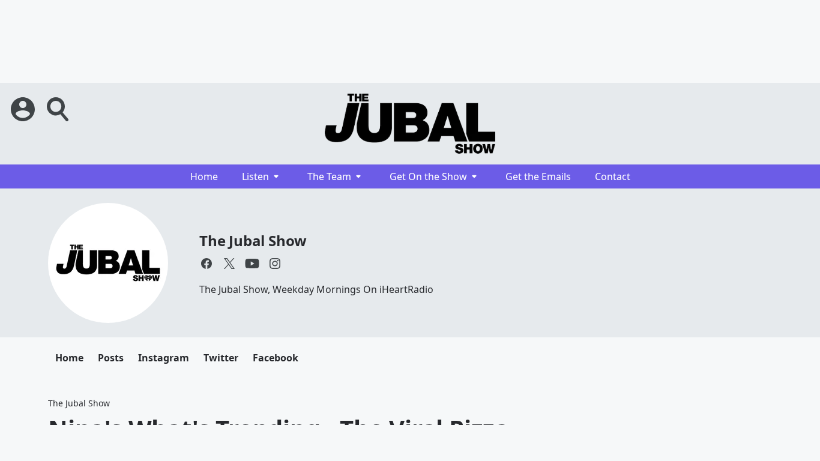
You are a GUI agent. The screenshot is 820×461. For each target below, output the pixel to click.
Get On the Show (428, 176)
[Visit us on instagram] (275, 263)
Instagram (163, 357)
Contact (612, 176)
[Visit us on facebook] (206, 263)
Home (204, 176)
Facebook (275, 357)
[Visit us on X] (229, 263)
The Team (329, 176)
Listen (255, 176)
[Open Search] (59, 109)
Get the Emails (538, 176)
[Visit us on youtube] (252, 263)
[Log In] (24, 109)
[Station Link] (410, 124)
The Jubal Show (253, 240)
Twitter (220, 357)
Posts (111, 357)
